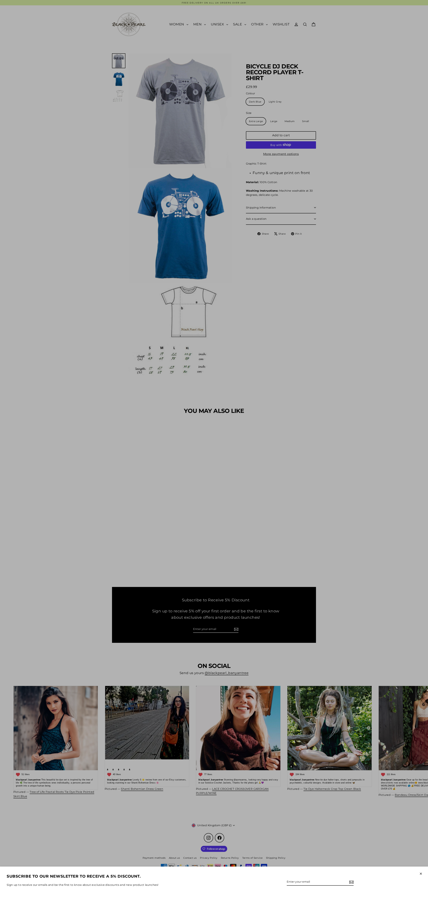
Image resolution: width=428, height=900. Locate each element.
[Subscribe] (351, 882)
